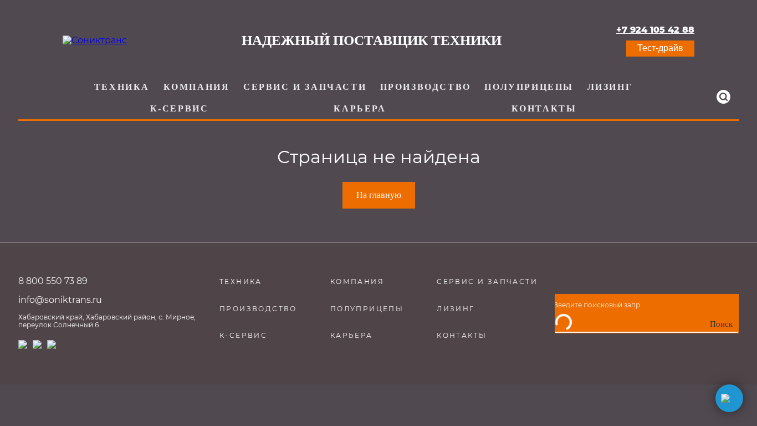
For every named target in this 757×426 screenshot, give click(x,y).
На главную (378, 195)
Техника (122, 87)
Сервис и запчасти (304, 87)
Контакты (544, 108)
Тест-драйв (660, 48)
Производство (425, 87)
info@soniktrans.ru (60, 300)
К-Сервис (179, 108)
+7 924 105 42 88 (655, 30)
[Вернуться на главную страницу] (95, 40)
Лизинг (610, 87)
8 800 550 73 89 (53, 281)
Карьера (360, 108)
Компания (196, 87)
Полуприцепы (529, 87)
